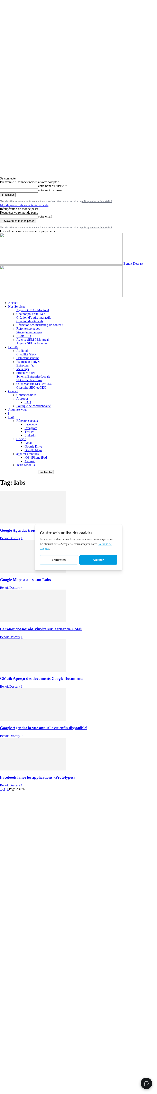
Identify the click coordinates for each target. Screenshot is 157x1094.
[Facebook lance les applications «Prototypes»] (33, 769)
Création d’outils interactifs (33, 317)
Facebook (31, 424)
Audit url (22, 350)
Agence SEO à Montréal (32, 343)
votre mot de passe (50, 190)
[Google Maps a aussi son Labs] (33, 571)
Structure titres (25, 372)
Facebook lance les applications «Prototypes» (37, 777)
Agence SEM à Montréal (32, 339)
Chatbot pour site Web (30, 314)
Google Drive (33, 446)
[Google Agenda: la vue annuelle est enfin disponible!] (33, 720)
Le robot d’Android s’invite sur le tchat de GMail (41, 629)
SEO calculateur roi (29, 380)
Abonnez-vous (17, 409)
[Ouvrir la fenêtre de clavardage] (146, 1083)
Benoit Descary (10, 538)
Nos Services (16, 306)
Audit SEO (23, 336)
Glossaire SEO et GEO (31, 387)
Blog (11, 417)
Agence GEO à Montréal (32, 310)
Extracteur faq (25, 365)
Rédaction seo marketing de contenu (39, 325)
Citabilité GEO (26, 354)
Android (30, 461)
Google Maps (33, 450)
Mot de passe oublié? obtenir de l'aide (24, 205)
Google (21, 439)
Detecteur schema (27, 358)
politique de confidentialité (96, 201)
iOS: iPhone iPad (36, 457)
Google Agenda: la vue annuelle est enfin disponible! (43, 728)
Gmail (29, 442)
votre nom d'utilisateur (52, 186)
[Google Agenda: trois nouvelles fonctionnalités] (33, 522)
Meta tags (22, 369)
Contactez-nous (26, 395)
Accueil (13, 303)
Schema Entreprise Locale (33, 376)
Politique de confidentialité (33, 406)
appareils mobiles (27, 454)
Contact (13, 391)
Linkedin (30, 435)
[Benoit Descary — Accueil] (61, 296)
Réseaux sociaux (27, 420)
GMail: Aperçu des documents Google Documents (41, 678)
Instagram (31, 428)
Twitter (29, 431)
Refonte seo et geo (28, 328)
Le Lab (13, 347)
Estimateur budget (28, 361)
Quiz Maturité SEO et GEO (34, 384)
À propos (22, 398)
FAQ (28, 402)
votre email (45, 216)
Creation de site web (29, 321)
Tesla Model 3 (25, 465)
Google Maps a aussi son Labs (25, 579)
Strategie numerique (29, 332)
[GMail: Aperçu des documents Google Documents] (33, 670)
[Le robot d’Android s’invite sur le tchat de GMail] (33, 621)
